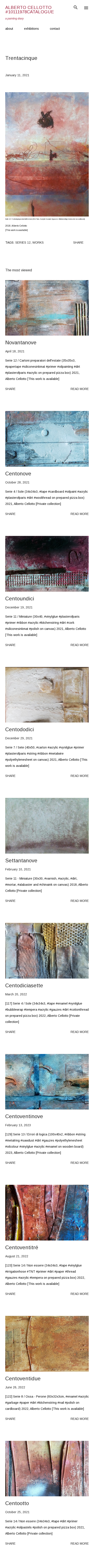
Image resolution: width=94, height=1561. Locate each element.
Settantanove (21, 860)
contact (55, 28)
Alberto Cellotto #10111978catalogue (29, 9)
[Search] (75, 7)
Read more (80, 389)
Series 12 (23, 242)
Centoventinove (24, 1116)
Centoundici (19, 598)
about (9, 28)
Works (38, 242)
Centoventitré (21, 1247)
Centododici (19, 729)
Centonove (18, 473)
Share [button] (78, 242)
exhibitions (31, 28)
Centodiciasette (24, 985)
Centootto (17, 1503)
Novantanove (21, 342)
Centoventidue (23, 1378)
